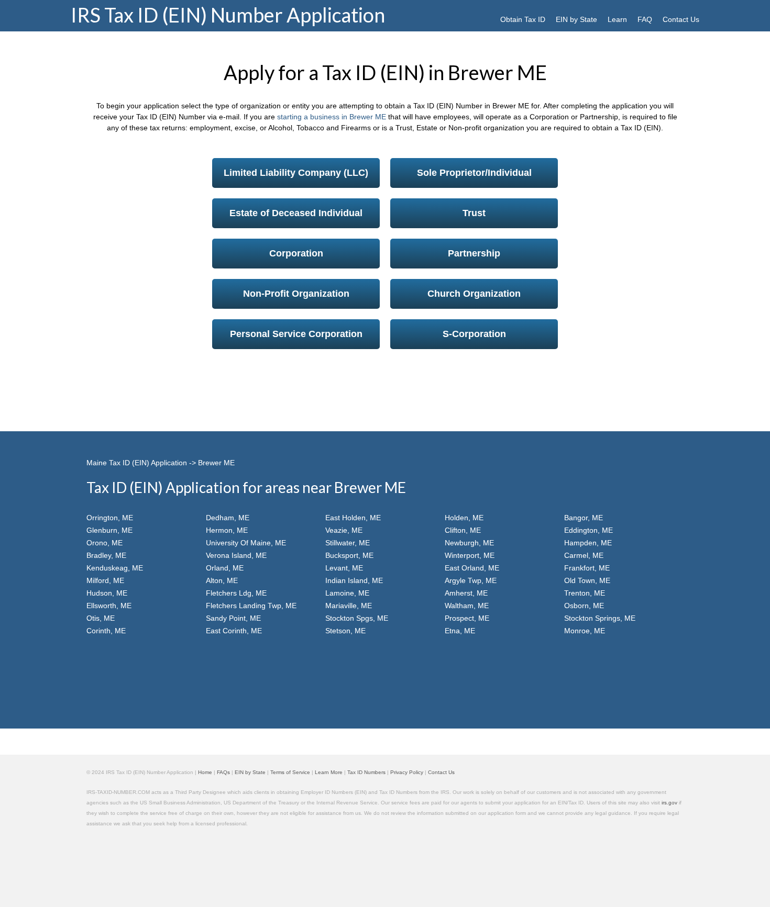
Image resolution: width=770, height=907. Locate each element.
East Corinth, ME (234, 630)
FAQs (223, 772)
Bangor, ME (583, 517)
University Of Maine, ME (246, 543)
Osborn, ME (584, 605)
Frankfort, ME (587, 568)
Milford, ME (105, 580)
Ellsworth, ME (108, 605)
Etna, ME (460, 630)
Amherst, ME (466, 593)
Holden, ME (464, 517)
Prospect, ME (467, 618)
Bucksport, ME (349, 555)
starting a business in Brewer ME (331, 117)
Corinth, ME (106, 630)
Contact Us (681, 19)
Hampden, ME (588, 543)
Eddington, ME (588, 530)
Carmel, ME (583, 555)
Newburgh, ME (469, 543)
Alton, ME (222, 580)
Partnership (474, 253)
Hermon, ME (227, 530)
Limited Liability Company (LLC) (296, 172)
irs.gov (669, 802)
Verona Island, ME (236, 555)
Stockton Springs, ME (599, 618)
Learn (617, 19)
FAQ (644, 19)
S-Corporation (474, 334)
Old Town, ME (587, 580)
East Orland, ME (472, 568)
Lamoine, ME (347, 593)
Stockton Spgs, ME (356, 618)
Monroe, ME (584, 630)
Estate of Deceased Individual (295, 213)
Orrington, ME (109, 517)
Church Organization (474, 293)
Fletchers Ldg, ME (236, 593)
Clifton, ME (463, 530)
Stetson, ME (345, 630)
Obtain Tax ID (522, 19)
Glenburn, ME (109, 530)
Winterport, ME (469, 555)
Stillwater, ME (347, 543)
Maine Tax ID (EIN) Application (136, 462)
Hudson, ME (106, 593)
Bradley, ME (106, 555)
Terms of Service (290, 772)
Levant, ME (344, 568)
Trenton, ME (584, 593)
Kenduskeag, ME (114, 568)
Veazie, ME (343, 530)
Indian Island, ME (354, 580)
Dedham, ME (227, 517)
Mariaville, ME (348, 605)
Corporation (296, 253)
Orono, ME (104, 543)
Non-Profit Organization (296, 293)
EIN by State (576, 19)
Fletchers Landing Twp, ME (251, 605)
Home (205, 772)
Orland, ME (225, 568)
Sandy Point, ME (233, 618)
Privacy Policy (406, 772)
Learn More (329, 772)
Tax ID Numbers (366, 772)
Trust (474, 213)
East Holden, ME (353, 517)
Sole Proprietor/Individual (474, 172)
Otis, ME (100, 618)
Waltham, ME (467, 605)
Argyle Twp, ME (471, 580)
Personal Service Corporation (296, 334)
